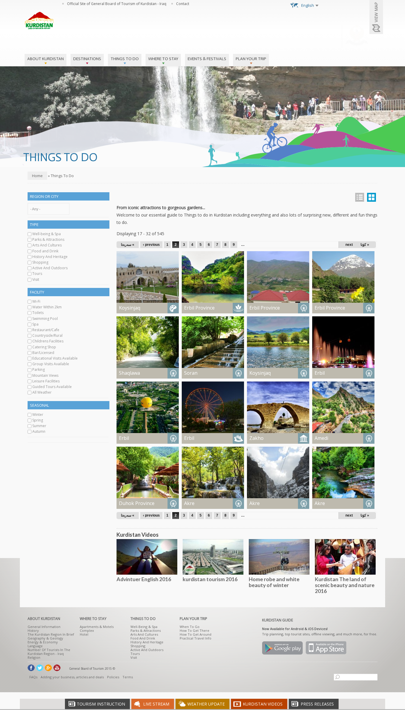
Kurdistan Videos (263, 704)
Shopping (40, 262)
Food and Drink (45, 251)
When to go (190, 626)
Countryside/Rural (47, 335)
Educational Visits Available (55, 358)
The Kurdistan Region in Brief (51, 634)
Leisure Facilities (46, 381)
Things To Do (125, 58)
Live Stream (156, 704)
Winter (37, 414)
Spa (35, 324)
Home (37, 175)
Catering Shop (44, 347)
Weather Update (206, 704)
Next (378, 99)
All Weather (42, 392)
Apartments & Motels (97, 626)
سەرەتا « (127, 245)
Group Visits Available (50, 363)
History (33, 630)
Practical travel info (195, 638)
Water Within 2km (47, 307)
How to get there (194, 630)
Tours (37, 273)
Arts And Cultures (47, 245)
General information (44, 626)
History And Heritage (50, 256)
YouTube (56, 667)
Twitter (39, 667)
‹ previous (151, 245)
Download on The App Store (326, 648)
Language (35, 646)
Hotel (84, 634)
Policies (113, 677)
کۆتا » (365, 245)
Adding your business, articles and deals (72, 677)
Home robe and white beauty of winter (274, 582)
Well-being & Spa (46, 233)
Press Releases (317, 704)
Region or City (44, 196)
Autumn (38, 431)
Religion (34, 657)
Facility (37, 292)
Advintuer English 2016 (144, 579)
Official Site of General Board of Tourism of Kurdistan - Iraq (116, 3)
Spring (37, 420)
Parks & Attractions (48, 239)
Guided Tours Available (52, 386)
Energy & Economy (43, 642)
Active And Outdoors (50, 267)
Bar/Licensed (43, 352)
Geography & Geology (45, 638)
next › (350, 245)
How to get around (195, 634)
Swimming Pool (45, 318)
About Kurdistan (45, 58)
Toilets (38, 312)
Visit (35, 279)
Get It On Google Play (282, 648)
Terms (127, 677)
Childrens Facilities (47, 341)
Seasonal (39, 405)
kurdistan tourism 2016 (210, 579)
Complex (87, 630)
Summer (39, 425)
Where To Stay (163, 58)
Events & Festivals (207, 58)
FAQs (33, 677)
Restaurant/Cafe (45, 329)
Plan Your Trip (251, 58)
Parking (38, 369)
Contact (182, 3)
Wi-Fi (36, 301)
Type (34, 224)
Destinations (87, 58)
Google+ (48, 667)
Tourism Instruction (101, 704)
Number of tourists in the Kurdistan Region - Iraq (49, 652)
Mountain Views (45, 375)
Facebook (31, 667)
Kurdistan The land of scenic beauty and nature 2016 (344, 585)
